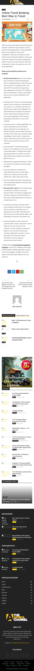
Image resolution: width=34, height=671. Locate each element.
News (14, 397)
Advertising (5, 663)
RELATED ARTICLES (8, 315)
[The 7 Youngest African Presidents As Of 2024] (6, 422)
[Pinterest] (17, 271)
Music (14, 467)
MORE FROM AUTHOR (22, 315)
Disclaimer (12, 663)
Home (3, 7)
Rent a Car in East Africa (20, 329)
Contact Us (14, 665)
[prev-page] (3, 346)
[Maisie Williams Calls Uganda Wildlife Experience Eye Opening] (6, 538)
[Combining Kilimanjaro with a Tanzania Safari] (6, 340)
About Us (6, 662)
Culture (14, 449)
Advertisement (20, 663)
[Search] (31, 2)
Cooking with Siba (17, 411)
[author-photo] (17, 304)
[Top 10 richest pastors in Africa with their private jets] (6, 439)
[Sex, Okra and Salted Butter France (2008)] (6, 395)
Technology (15, 440)
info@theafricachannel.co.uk (20, 643)
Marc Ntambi (6, 19)
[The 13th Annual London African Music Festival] (6, 474)
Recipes (14, 412)
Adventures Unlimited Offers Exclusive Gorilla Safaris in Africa (25, 284)
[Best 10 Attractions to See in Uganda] (6, 323)
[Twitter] (13, 271)
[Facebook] (9, 271)
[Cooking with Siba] (6, 413)
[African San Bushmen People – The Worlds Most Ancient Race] (6, 448)
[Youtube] (27, 655)
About (19, 665)
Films (14, 475)
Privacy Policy (19, 662)
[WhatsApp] (22, 271)
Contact (7, 665)
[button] (3, 2)
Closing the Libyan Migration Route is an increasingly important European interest (8, 285)
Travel (8, 7)
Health (14, 406)
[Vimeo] (17, 655)
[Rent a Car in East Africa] (6, 331)
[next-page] (6, 346)
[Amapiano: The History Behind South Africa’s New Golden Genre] (6, 465)
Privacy (12, 662)
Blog (14, 432)
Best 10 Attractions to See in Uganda (16, 499)
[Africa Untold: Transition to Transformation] (6, 457)
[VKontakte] (22, 655)
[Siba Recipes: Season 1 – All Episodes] (6, 430)
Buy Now (28, 663)
